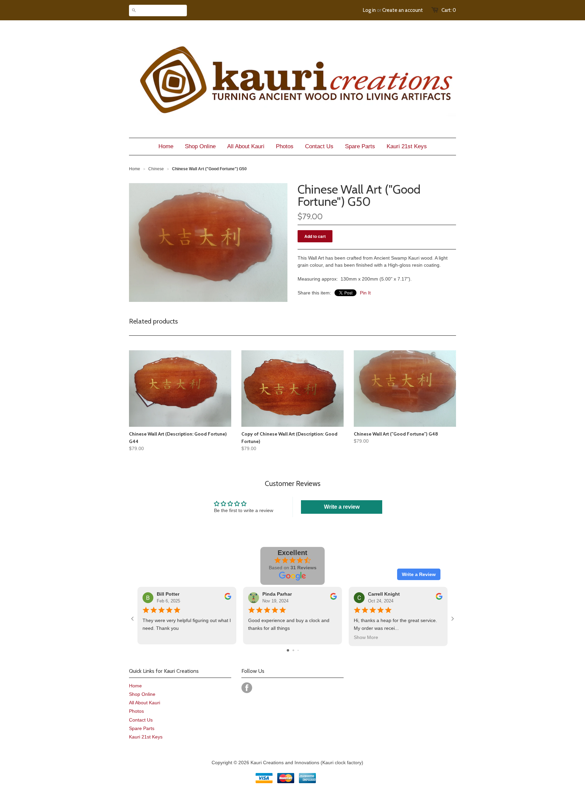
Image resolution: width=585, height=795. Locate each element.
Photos (136, 711)
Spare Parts (141, 728)
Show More (366, 637)
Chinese (156, 169)
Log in (369, 10)
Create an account (402, 10)
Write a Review (419, 574)
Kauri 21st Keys (145, 736)
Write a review (342, 507)
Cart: (448, 10)
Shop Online (142, 694)
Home (135, 685)
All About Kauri (144, 702)
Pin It (365, 292)
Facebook (246, 687)
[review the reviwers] (227, 598)
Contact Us (141, 720)
